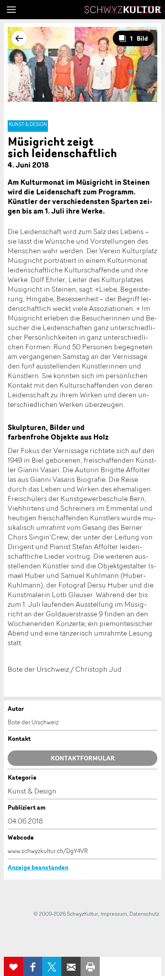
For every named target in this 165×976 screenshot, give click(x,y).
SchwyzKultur (122, 9)
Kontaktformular (83, 758)
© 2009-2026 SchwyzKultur (65, 913)
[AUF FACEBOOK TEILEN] (32, 966)
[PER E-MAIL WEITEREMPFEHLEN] (71, 966)
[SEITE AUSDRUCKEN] (90, 966)
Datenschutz (144, 913)
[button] (11, 9)
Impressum (114, 913)
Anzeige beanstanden (38, 867)
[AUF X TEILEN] (51, 966)
